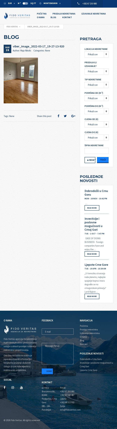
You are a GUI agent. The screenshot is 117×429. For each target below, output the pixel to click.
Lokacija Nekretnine (96, 49)
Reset (92, 160)
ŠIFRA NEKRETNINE (94, 145)
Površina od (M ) (94, 93)
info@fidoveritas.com (67, 409)
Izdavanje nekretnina (93, 13)
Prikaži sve (93, 54)
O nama (40, 17)
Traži (103, 159)
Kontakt (67, 17)
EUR (10, 3)
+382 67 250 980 (67, 391)
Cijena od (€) (91, 119)
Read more (92, 208)
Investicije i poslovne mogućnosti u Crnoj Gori (94, 224)
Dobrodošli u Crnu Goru (96, 192)
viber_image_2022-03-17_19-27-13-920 (38, 46)
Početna (41, 13)
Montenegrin (50, 3)
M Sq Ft (27, 3)
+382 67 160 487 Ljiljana (67, 397)
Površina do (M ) (94, 106)
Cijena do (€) (91, 132)
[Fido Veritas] (17, 16)
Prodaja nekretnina (64, 13)
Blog (53, 17)
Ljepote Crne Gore (96, 264)
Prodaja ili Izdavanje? (91, 64)
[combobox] (97, 98)
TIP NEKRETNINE (93, 79)
